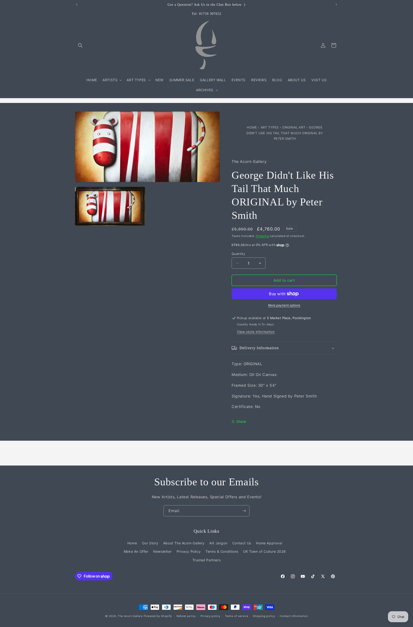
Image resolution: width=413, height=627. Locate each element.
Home (252, 127)
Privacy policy (210, 616)
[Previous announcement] (76, 4)
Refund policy (186, 616)
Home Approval (269, 543)
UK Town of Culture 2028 (264, 551)
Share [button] (241, 421)
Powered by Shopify (158, 616)
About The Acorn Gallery (184, 543)
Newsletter (162, 551)
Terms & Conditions (222, 551)
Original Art (293, 127)
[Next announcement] (336, 4)
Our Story (150, 543)
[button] (80, 45)
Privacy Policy (189, 551)
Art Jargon (218, 543)
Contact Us (241, 543)
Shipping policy (264, 616)
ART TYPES (270, 127)
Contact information (294, 616)
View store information (256, 332)
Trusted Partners (206, 560)
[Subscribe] (244, 510)
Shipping (262, 236)
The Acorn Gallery (130, 616)
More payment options (284, 305)
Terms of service (236, 616)
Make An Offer (136, 551)
